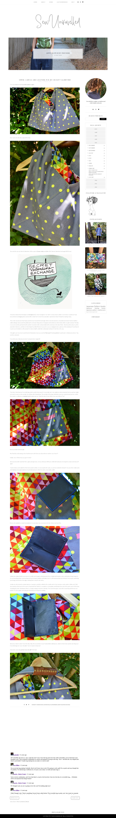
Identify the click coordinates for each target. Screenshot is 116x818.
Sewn (51, 2)
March (91, 165)
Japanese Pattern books (95, 306)
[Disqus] (45, 729)
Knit (73, 2)
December (92, 145)
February (91, 168)
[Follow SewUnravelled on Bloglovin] (92, 215)
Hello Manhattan (68, 816)
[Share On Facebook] (23, 704)
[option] (58, 54)
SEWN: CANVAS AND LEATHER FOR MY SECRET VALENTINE (96, 172)
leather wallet (47, 704)
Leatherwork (54, 704)
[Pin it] (28, 704)
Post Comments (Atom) (23, 801)
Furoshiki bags (39, 704)
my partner (56, 333)
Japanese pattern (91, 310)
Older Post (75, 797)
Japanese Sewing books (95, 308)
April (90, 163)
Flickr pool (47, 333)
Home (35, 2)
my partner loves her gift (25, 649)
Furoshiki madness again (27, 84)
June (90, 158)
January (91, 177)
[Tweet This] (26, 704)
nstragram (31, 314)
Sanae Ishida (40, 251)
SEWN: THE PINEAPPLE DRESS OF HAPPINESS (95, 174)
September (92, 150)
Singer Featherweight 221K (91, 311)
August (91, 153)
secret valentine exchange (64, 704)
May (90, 160)
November (92, 148)
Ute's (47, 251)
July (90, 155)
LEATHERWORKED (62, 2)
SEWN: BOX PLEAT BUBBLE (58, 53)
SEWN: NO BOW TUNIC (93, 170)
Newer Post (14, 797)
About (43, 2)
